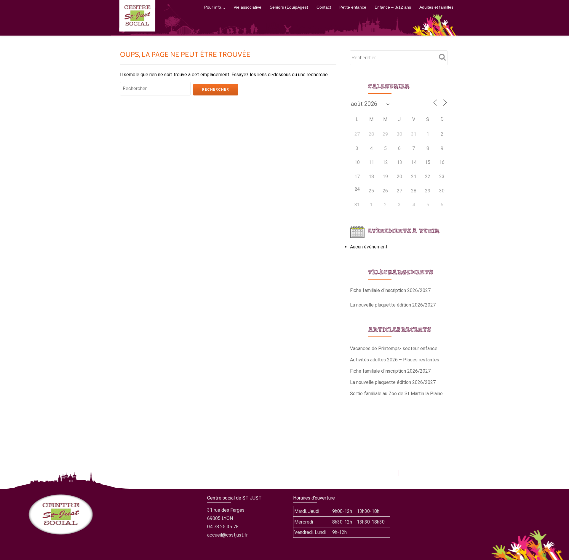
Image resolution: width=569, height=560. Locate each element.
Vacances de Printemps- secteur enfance (393, 348)
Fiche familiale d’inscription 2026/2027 (390, 290)
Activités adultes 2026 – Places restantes (394, 360)
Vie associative (247, 7)
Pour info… (214, 7)
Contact (324, 7)
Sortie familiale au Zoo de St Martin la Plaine (396, 393)
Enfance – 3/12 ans (393, 7)
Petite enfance (352, 7)
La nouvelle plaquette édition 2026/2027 (393, 305)
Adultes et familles (436, 7)
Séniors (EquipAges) (289, 7)
